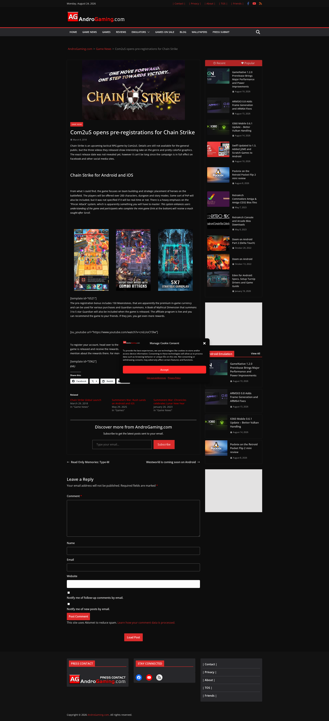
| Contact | (179, 3)
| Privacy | (195, 3)
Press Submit (221, 32)
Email (70, 560)
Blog (183, 32)
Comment (74, 496)
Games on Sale (164, 32)
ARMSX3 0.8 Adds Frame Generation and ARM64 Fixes (242, 105)
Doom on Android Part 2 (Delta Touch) (243, 241)
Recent (221, 63)
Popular (250, 63)
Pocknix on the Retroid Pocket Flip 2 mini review (244, 174)
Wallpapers (199, 32)
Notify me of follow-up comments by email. (95, 598)
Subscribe (164, 444)
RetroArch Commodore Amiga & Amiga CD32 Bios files (244, 199)
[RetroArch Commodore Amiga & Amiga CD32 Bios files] (218, 199)
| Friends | (237, 3)
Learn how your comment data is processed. (146, 622)
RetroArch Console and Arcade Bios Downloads (242, 221)
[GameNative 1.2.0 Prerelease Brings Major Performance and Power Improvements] (218, 76)
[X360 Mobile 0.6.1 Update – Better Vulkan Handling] (218, 127)
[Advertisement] (233, 323)
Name (71, 543)
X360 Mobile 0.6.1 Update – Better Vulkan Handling (242, 127)
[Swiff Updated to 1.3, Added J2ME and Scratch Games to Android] (218, 149)
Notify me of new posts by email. (88, 609)
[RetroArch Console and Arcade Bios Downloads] (218, 221)
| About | (209, 3)
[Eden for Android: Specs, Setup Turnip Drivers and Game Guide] (218, 279)
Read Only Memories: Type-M (90, 462)
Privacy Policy (174, 378)
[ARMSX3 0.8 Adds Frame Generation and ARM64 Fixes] (218, 105)
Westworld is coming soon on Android (171, 462)
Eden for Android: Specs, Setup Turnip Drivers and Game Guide (243, 281)
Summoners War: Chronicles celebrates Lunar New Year (170, 401)
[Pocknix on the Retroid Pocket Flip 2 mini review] (218, 175)
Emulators (139, 32)
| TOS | (223, 3)
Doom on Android (242, 259)
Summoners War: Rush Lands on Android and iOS (129, 401)
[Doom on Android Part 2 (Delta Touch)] (218, 243)
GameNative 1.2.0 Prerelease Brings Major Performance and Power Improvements (243, 79)
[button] (204, 343)
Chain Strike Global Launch (85, 400)
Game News (89, 32)
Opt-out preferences (156, 378)
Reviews (121, 32)
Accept (164, 369)
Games (106, 32)
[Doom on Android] (218, 261)
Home (73, 32)
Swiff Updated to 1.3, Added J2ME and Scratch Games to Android (244, 151)
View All (255, 353)
